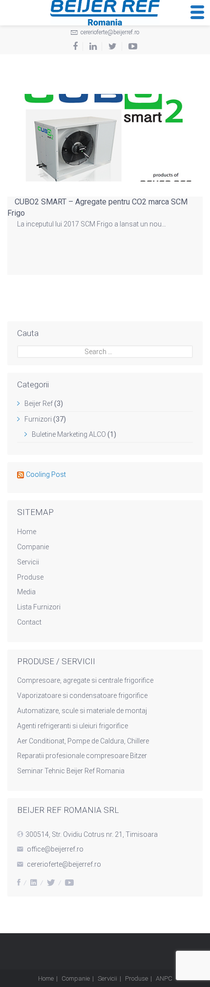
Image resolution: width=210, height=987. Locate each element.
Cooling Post (46, 474)
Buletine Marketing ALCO (69, 434)
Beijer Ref (38, 403)
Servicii (28, 562)
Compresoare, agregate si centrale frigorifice (85, 680)
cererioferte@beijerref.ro (109, 32)
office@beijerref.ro (55, 849)
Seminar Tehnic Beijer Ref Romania (71, 771)
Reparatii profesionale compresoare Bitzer (82, 756)
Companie (33, 547)
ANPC (164, 978)
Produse (30, 577)
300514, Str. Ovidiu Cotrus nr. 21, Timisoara (91, 834)
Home (26, 532)
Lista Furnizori (39, 607)
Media (26, 592)
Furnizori (38, 419)
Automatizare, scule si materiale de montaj (82, 711)
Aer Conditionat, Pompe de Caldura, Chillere (83, 741)
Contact (29, 622)
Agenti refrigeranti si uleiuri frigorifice (72, 726)
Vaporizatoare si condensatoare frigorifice (82, 695)
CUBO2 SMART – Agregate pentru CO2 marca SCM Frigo (97, 207)
